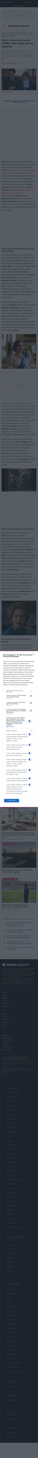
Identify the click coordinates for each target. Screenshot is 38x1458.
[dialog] (19, 729)
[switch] (30, 696)
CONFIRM (11, 800)
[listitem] (19, 691)
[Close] (34, 655)
